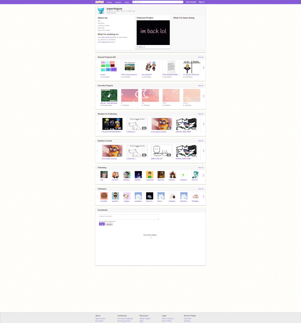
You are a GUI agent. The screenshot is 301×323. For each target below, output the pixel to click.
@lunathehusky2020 (109, 37)
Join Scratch (191, 2)
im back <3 (141, 47)
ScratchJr (187, 321)
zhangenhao (184, 180)
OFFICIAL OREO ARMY (183, 132)
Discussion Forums (124, 321)
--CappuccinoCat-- (127, 201)
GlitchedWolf (139, 180)
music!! (102, 75)
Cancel (109, 224)
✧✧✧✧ (185, 103)
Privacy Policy (167, 321)
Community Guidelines (125, 318)
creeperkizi (150, 180)
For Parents (99, 321)
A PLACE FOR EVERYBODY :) (112, 132)
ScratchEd (187, 318)
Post (101, 224)
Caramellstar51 (116, 180)
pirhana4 (195, 180)
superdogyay (106, 77)
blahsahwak (184, 201)
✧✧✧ (164, 103)
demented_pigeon (107, 105)
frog (101, 180)
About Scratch (100, 318)
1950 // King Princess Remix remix (129, 75)
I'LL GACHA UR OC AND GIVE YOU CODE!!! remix (191, 75)
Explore (118, 2)
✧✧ (143, 103)
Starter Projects (145, 318)
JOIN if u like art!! (156, 159)
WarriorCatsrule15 (150, 201)
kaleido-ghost (127, 180)
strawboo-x (138, 201)
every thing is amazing (158, 132)
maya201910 (116, 201)
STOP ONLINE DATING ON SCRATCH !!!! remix (171, 75)
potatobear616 (173, 180)
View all (200, 57)
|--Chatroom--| (131, 132)
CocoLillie (103, 201)
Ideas (127, 2)
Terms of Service (167, 318)
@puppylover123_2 (108, 42)
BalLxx (159, 201)
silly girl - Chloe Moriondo (108, 103)
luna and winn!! (147, 75)
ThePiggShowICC (196, 201)
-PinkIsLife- (126, 105)
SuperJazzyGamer (161, 180)
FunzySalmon (173, 201)
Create (109, 2)
